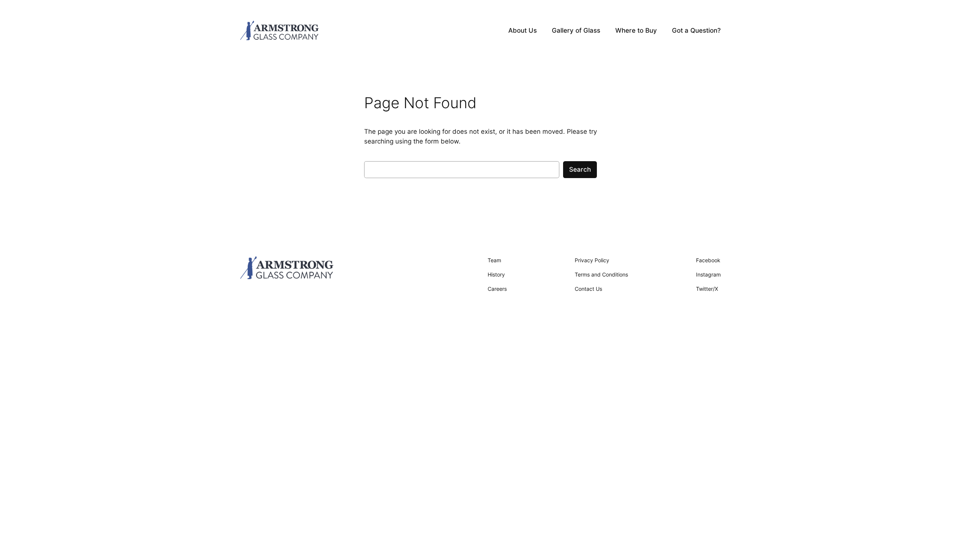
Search (580, 169)
